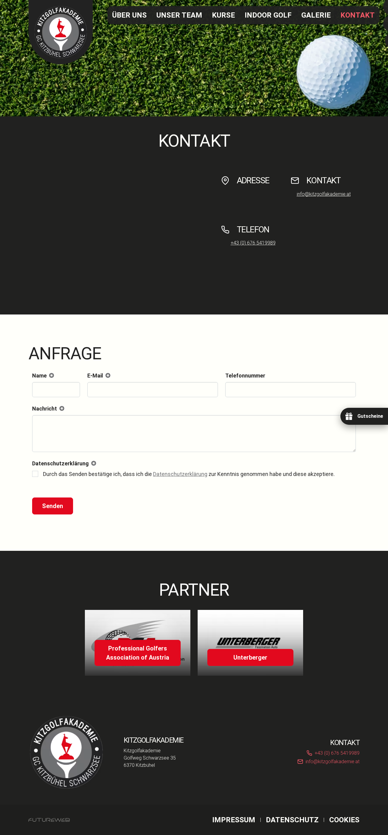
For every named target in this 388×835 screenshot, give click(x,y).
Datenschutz (292, 820)
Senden (52, 506)
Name (42, 376)
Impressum (233, 820)
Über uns (129, 15)
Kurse (223, 15)
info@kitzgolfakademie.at (324, 194)
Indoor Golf (268, 15)
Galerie (316, 15)
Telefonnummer (245, 375)
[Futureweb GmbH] (49, 820)
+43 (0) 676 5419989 (253, 243)
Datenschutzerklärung (180, 474)
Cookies (344, 820)
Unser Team (179, 15)
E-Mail (97, 376)
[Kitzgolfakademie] (66, 752)
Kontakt (357, 15)
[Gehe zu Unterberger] (250, 643)
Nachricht (47, 409)
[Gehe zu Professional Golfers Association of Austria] (137, 643)
